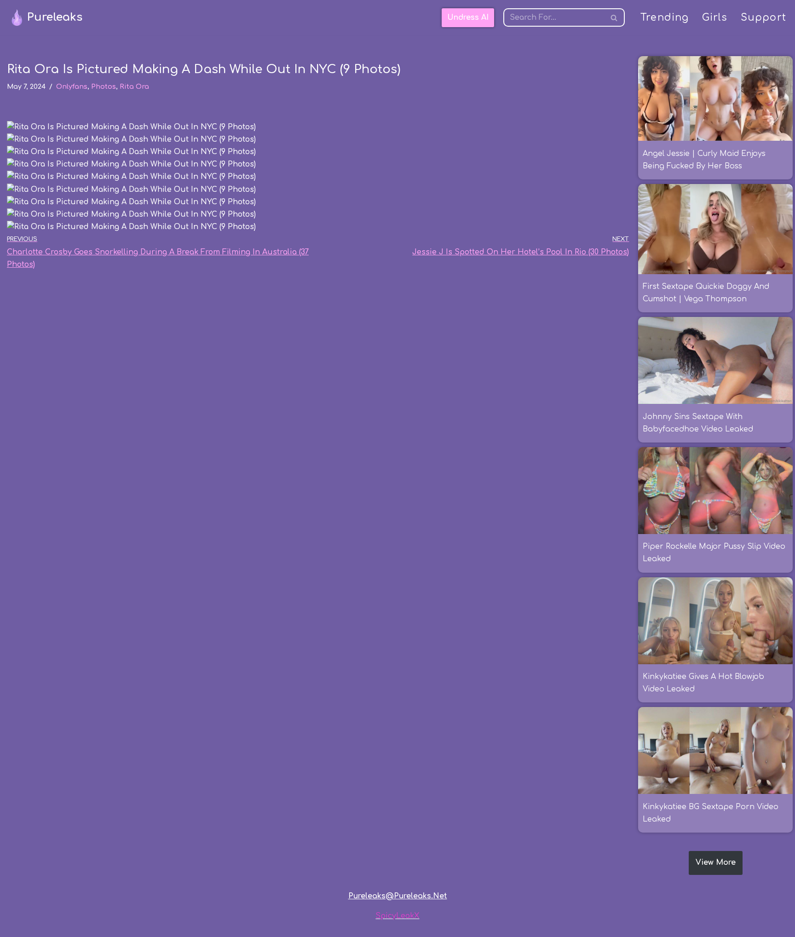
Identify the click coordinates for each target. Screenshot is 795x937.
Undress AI (468, 17)
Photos (103, 86)
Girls (715, 17)
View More (716, 862)
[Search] (614, 17)
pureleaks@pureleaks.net (397, 896)
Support (763, 17)
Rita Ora (134, 86)
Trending (664, 17)
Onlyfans (71, 86)
